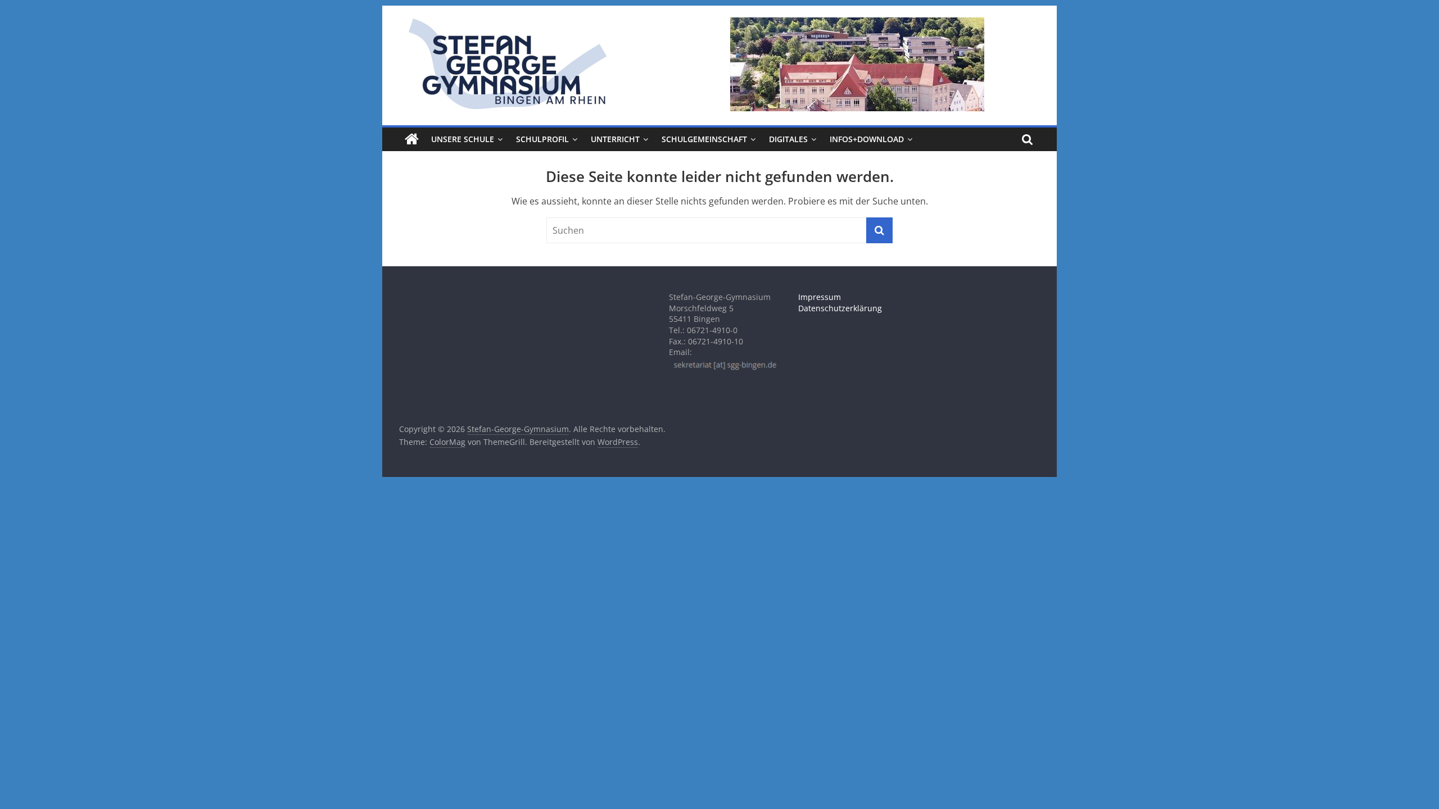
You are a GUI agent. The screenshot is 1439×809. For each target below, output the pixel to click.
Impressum (819, 297)
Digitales (788, 139)
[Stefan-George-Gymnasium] (411, 139)
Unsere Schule (462, 139)
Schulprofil (542, 139)
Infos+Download (867, 139)
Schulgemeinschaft (704, 139)
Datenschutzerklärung (840, 308)
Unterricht (615, 139)
